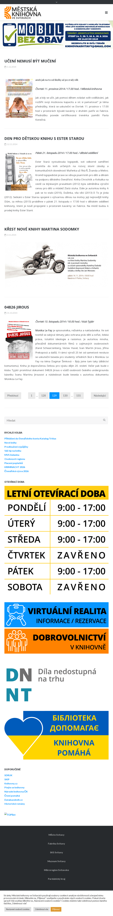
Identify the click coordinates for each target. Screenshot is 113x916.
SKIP (6, 779)
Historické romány (14, 803)
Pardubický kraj (56, 879)
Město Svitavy (56, 834)
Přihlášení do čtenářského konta (21, 438)
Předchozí (12, 395)
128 (43, 395)
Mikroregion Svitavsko (56, 870)
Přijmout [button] (56, 909)
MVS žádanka (11, 454)
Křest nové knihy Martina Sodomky (41, 229)
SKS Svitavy (56, 852)
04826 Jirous (16, 307)
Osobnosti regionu (14, 458)
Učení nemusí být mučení (30, 61)
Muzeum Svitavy (57, 861)
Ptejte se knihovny (14, 787)
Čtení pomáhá (12, 795)
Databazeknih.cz (13, 799)
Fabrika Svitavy (56, 843)
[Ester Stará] (19, 171)
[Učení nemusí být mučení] (19, 98)
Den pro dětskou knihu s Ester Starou (44, 138)
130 (65, 395)
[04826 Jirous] (19, 340)
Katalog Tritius (48, 438)
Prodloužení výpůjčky (16, 446)
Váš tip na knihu (12, 450)
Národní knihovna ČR (16, 791)
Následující (100, 395)
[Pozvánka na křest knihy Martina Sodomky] (56, 265)
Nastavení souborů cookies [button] (17, 909)
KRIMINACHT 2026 (14, 467)
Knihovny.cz (11, 783)
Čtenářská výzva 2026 (16, 471)
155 (78, 395)
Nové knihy (10, 442)
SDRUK (8, 775)
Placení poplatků (13, 463)
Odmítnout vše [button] (41, 909)
